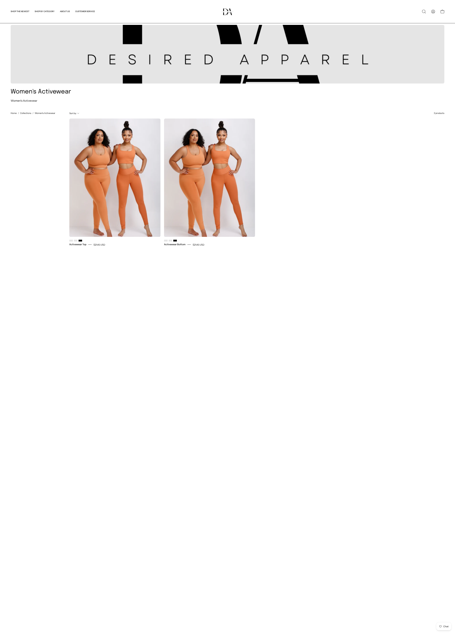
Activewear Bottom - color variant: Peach (166, 240)
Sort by (72, 113)
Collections (25, 113)
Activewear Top (77, 244)
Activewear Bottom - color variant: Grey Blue (170, 240)
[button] (85, 11)
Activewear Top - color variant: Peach (71, 240)
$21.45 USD (99, 244)
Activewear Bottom (175, 244)
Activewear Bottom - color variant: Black (175, 240)
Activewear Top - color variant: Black (80, 240)
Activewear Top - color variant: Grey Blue (75, 240)
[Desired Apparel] (227, 11)
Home (14, 113)
